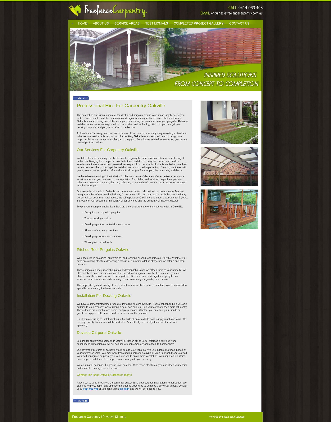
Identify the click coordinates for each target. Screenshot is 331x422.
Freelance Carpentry (86, 416)
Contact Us (239, 23)
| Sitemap (119, 416)
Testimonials (156, 23)
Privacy (107, 416)
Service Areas (127, 23)
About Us (101, 23)
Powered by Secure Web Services (226, 416)
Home (82, 23)
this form (124, 388)
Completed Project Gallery (199, 23)
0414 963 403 (90, 388)
